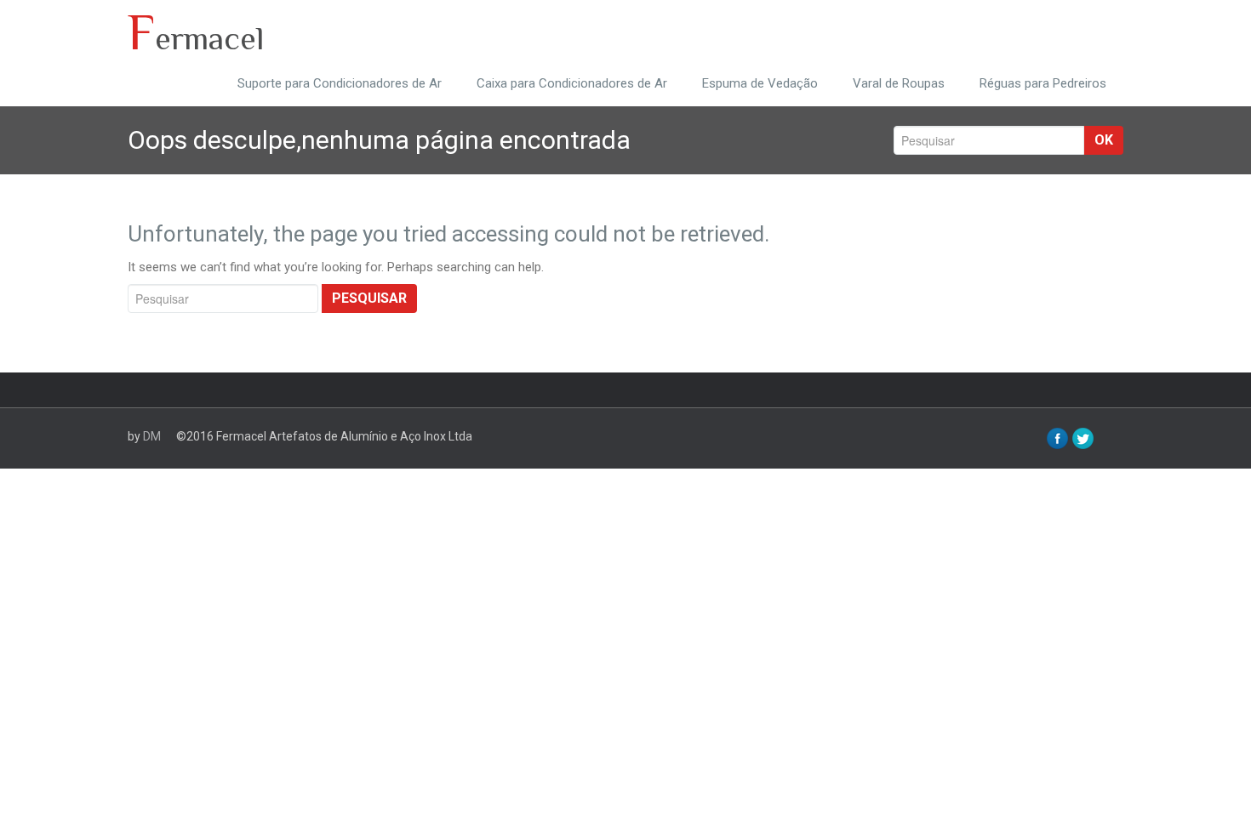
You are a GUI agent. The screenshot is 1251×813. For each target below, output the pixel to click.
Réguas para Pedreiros (1043, 83)
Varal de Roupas (899, 83)
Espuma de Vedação (760, 83)
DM (152, 436)
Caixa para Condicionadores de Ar (572, 83)
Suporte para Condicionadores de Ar (339, 83)
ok (1103, 140)
